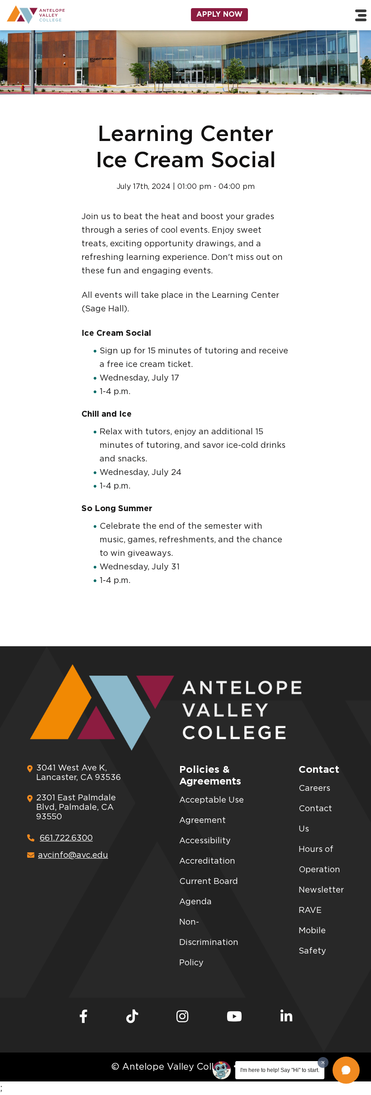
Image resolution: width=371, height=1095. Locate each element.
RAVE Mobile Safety (312, 931)
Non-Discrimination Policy (208, 942)
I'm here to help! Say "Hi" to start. (279, 1070)
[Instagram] (182, 1017)
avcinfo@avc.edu (73, 855)
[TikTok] (132, 1017)
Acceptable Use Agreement (211, 810)
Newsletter (321, 890)
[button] (346, 1070)
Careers (314, 789)
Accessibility (205, 841)
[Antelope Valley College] (62, 15)
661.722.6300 (66, 838)
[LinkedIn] (286, 1017)
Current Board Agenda (208, 892)
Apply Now (219, 14)
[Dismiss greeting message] (323, 1062)
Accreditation (207, 861)
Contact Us (315, 819)
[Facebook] (83, 1017)
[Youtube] (234, 1017)
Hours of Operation (319, 860)
